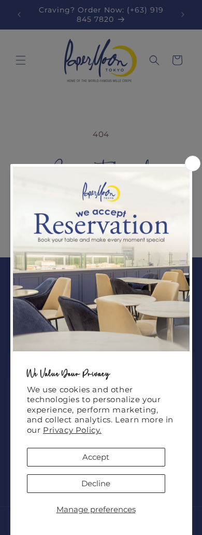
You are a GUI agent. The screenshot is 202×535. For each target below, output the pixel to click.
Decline (95, 483)
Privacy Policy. (72, 430)
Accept (95, 457)
